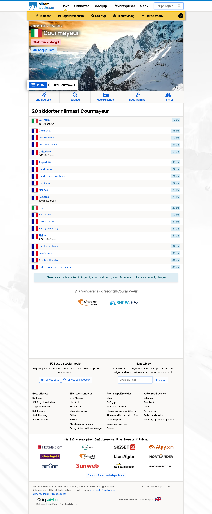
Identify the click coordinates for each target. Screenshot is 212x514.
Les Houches (46, 137)
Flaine (42, 235)
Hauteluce (45, 214)
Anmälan (161, 380)
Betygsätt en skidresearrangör (86, 428)
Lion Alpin (75, 402)
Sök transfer (39, 411)
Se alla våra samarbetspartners (106, 475)
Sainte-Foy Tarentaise (52, 176)
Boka (66, 6)
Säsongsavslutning (117, 424)
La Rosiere (45, 151)
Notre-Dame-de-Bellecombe (55, 267)
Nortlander (75, 406)
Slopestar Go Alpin (79, 411)
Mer (143, 6)
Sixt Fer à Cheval (49, 246)
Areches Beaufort (49, 260)
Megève (43, 190)
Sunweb (74, 419)
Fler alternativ (154, 16)
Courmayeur (61, 33)
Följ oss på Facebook (78, 379)
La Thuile (44, 119)
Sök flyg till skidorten (43, 402)
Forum (110, 428)
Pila (41, 207)
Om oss (148, 406)
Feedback (149, 402)
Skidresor (44, 16)
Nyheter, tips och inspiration (159, 419)
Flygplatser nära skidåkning (121, 411)
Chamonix (45, 130)
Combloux (44, 183)
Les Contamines (48, 144)
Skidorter (81, 6)
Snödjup (100, 6)
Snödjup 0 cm (45, 50)
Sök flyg (100, 16)
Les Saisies (45, 253)
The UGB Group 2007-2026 (159, 486)
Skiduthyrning (125, 16)
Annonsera (150, 411)
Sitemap (148, 398)
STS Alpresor (76, 398)
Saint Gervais (46, 169)
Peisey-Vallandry (48, 228)
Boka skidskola (40, 419)
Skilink (73, 415)
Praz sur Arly (46, 221)
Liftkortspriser (123, 6)
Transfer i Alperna (116, 406)
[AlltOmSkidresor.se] (42, 5)
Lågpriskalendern (72, 16)
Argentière (45, 162)
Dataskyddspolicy (153, 415)
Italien (55, 25)
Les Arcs (44, 197)
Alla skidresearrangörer (82, 424)
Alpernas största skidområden (123, 415)
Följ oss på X (51, 379)
